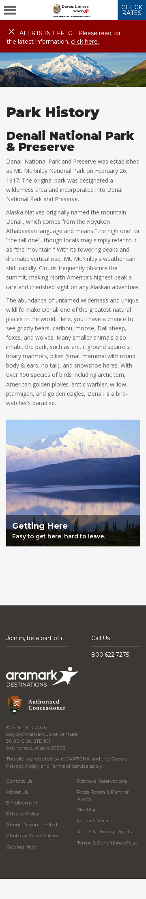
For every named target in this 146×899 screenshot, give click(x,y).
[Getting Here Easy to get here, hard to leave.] (73, 560)
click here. (85, 41)
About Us (17, 792)
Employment (22, 803)
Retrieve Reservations (102, 781)
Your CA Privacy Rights (104, 831)
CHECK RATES (131, 10)
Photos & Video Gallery (32, 835)
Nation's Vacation (97, 820)
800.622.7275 (110, 654)
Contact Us (19, 781)
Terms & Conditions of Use (107, 843)
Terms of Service (69, 766)
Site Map (87, 810)
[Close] (11, 32)
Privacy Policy (22, 766)
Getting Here (21, 847)
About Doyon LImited (31, 824)
